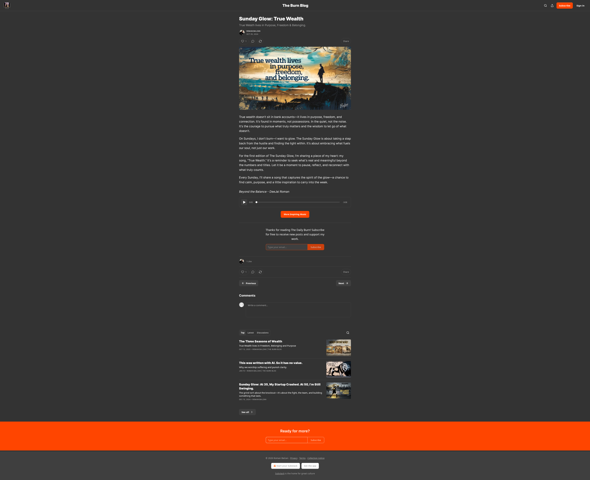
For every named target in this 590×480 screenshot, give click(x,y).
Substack (279, 473)
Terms (302, 458)
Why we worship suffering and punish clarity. (263, 367)
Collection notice (315, 458)
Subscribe (564, 5)
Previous (251, 283)
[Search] (545, 5)
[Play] (244, 202)
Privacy (293, 458)
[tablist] (254, 333)
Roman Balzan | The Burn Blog (267, 349)
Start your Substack (286, 465)
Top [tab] (242, 332)
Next (341, 283)
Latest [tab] (251, 332)
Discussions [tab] (262, 332)
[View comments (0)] (253, 41)
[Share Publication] (552, 5)
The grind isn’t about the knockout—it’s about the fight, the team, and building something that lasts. (280, 394)
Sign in (580, 5)
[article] (295, 347)
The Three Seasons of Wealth (260, 341)
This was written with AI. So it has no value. (271, 363)
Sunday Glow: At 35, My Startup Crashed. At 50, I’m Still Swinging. (280, 386)
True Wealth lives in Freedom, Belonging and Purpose (267, 345)
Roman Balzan (253, 31)
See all (245, 412)
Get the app (310, 465)
